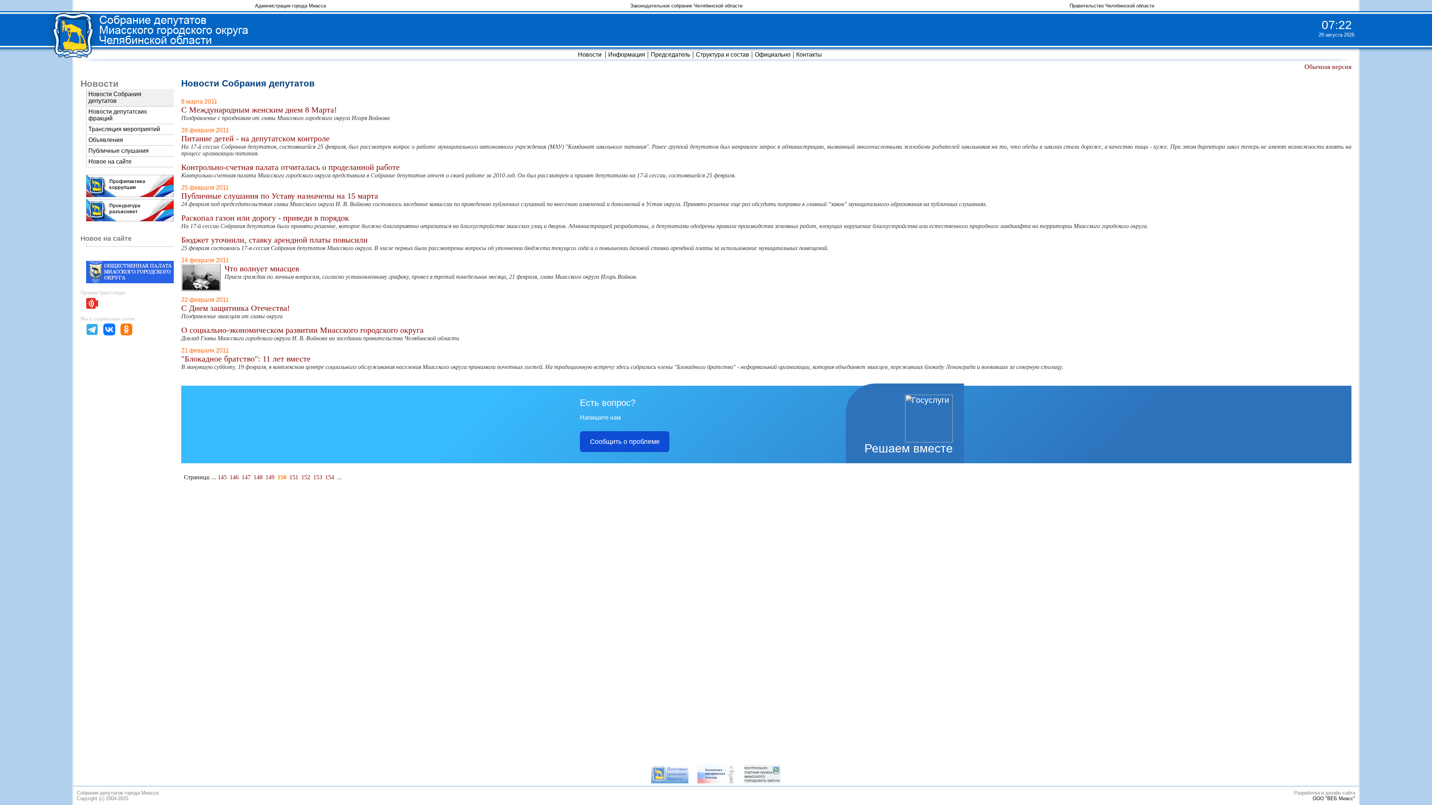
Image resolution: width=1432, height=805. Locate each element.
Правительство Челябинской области (1112, 6)
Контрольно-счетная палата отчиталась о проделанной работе (290, 167)
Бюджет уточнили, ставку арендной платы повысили (274, 239)
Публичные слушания (118, 151)
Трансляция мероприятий (124, 129)
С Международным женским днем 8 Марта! (259, 109)
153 (317, 477)
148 (258, 477)
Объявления (105, 140)
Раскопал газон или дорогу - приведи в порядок (265, 217)
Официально (773, 54)
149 (270, 477)
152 (305, 477)
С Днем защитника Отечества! (235, 308)
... (214, 477)
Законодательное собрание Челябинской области (686, 6)
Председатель (670, 54)
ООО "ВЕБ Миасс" (1334, 798)
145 (222, 477)
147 (246, 477)
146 (234, 477)
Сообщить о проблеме (625, 441)
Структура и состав (722, 54)
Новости (590, 54)
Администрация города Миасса (290, 6)
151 (293, 477)
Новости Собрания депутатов (114, 97)
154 (329, 477)
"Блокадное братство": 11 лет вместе (246, 358)
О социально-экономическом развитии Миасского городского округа (302, 330)
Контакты (809, 54)
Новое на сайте (110, 161)
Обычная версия (1327, 66)
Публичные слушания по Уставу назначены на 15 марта (279, 196)
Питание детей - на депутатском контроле (255, 138)
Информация (626, 54)
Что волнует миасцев (261, 268)
